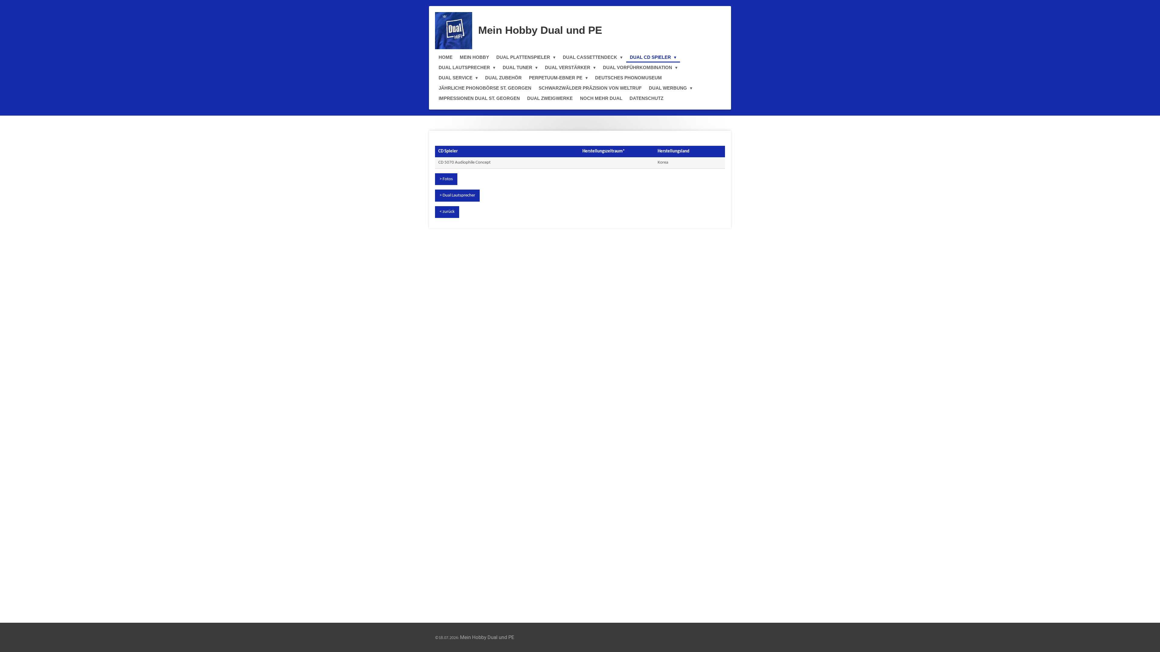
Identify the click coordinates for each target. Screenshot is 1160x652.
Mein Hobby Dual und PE (540, 30)
